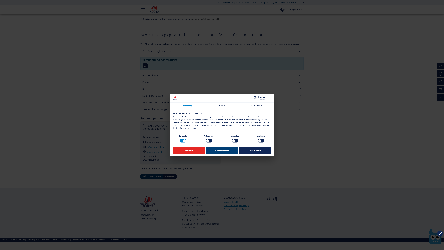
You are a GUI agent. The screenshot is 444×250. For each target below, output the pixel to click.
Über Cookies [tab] (256, 106)
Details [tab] (222, 106)
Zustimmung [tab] (187, 106)
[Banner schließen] (270, 98)
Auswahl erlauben (222, 150)
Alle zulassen (255, 150)
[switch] (209, 141)
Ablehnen (189, 150)
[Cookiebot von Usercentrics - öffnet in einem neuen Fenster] (255, 98)
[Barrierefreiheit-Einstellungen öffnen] (440, 233)
